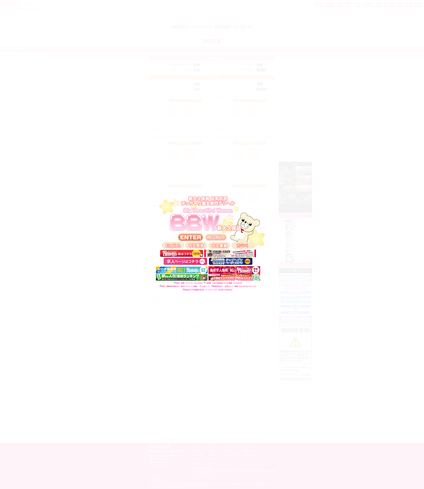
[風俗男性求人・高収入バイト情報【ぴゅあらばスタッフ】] (234, 286)
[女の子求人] (216, 237)
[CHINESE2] (219, 245)
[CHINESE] (196, 245)
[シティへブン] (181, 253)
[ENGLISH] (173, 245)
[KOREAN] (243, 245)
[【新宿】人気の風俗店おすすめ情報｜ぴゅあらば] (223, 283)
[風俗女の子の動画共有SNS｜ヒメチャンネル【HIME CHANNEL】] (208, 289)
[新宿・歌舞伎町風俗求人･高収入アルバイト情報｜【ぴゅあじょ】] (185, 286)
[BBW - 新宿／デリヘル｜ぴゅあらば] (188, 283)
